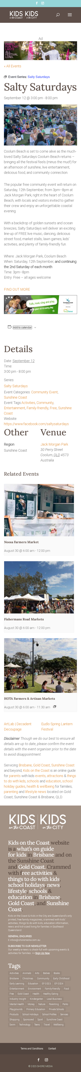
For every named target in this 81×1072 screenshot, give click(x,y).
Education (33, 983)
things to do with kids (33, 879)
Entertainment (14, 408)
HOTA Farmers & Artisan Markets (29, 698)
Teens (37, 1024)
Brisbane (25, 765)
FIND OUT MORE (17, 289)
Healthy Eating (50, 993)
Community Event (44, 392)
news (42, 792)
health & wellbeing (40, 786)
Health (36, 993)
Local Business (54, 999)
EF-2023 (46, 983)
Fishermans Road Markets (24, 619)
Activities (28, 403)
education (53, 781)
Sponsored (28, 1019)
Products (14, 1014)
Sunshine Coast (15, 397)
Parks (65, 1004)
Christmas (27, 978)
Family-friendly (37, 408)
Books (57, 973)
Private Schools (56, 1009)
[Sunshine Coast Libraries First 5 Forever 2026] (40, 313)
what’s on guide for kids (31, 851)
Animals (27, 973)
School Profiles (49, 1014)
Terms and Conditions (32, 1048)
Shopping (14, 1019)
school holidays (26, 884)
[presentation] (39, 510)
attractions (55, 776)
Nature (41, 1004)
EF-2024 (58, 983)
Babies (46, 973)
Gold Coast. (31, 866)
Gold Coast (41, 765)
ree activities (37, 872)
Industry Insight (18, 999)
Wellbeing (58, 1024)
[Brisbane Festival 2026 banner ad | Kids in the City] (40, 59)
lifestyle (31, 792)
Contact (52, 1048)
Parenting (54, 1004)
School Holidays (30, 1014)
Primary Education (35, 1009)
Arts (37, 973)
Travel (47, 1024)
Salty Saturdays (16, 386)
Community (45, 403)
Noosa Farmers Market (21, 542)
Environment (34, 988)
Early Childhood (61, 978)
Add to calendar (22, 327)
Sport (40, 1019)
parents (15, 776)
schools (33, 781)
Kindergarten (36, 999)
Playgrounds (16, 1009)
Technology (24, 1024)
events (40, 776)
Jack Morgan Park (54, 444)
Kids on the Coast (36, 770)
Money (31, 1004)
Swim (12, 1024)
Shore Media (45, 1066)
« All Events (12, 66)
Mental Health (17, 1004)
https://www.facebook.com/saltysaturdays (36, 424)
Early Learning (17, 983)
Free (53, 408)
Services (64, 1014)
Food (66, 988)
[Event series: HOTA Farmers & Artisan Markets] (54, 706)
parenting (11, 792)
